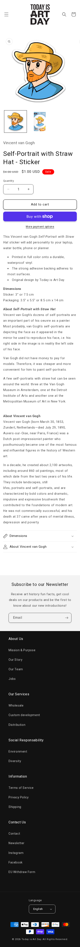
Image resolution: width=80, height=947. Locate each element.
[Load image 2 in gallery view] (40, 121)
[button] (6, 14)
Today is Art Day (31, 939)
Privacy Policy (19, 797)
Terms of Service (21, 787)
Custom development (24, 715)
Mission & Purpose (22, 650)
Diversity (15, 761)
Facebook (16, 862)
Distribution (17, 724)
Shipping (15, 807)
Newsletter (17, 843)
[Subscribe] (66, 618)
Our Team (16, 669)
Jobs (12, 678)
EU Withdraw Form (22, 872)
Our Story (15, 659)
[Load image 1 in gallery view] (15, 121)
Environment (18, 751)
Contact (14, 833)
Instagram (16, 853)
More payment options (40, 226)
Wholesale (16, 705)
